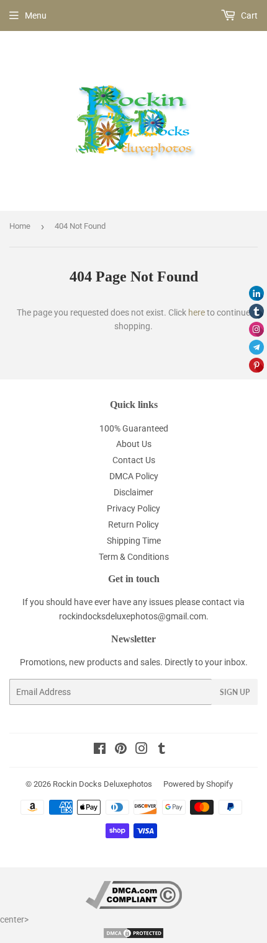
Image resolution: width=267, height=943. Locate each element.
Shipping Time (134, 541)
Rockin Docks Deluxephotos (102, 784)
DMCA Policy (133, 476)
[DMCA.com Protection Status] (133, 936)
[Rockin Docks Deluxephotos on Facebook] (99, 750)
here (196, 312)
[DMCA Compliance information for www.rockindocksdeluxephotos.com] (134, 906)
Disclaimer (133, 492)
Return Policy (133, 524)
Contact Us (133, 460)
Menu (36, 15)
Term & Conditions (134, 557)
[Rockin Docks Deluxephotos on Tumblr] (162, 750)
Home (19, 226)
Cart (248, 15)
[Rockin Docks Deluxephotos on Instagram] (141, 750)
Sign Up (235, 692)
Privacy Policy (133, 508)
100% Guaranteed (133, 428)
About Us (134, 444)
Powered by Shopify (198, 784)
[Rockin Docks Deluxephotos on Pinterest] (120, 750)
